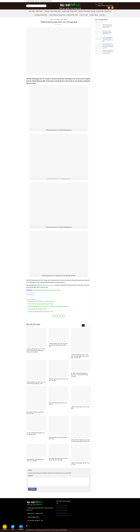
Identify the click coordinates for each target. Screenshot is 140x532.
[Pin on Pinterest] (61, 316)
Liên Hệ (102, 15)
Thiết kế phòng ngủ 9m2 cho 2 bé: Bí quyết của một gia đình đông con (108, 52)
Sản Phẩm (39, 11)
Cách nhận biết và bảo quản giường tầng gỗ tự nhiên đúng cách (107, 26)
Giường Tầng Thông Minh (53, 11)
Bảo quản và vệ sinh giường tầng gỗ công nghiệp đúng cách (107, 32)
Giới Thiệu (32, 11)
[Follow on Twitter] (110, 1)
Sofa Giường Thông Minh (57, 15)
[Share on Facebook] (53, 316)
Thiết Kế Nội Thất (72, 15)
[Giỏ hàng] (112, 7)
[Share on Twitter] (56, 316)
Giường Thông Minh (41, 15)
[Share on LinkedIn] (64, 316)
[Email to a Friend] (58, 316)
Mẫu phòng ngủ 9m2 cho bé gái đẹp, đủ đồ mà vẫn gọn (47, 290)
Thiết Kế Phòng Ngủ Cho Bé (58, 19)
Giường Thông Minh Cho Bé (86, 11)
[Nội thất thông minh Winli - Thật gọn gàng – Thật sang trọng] (70, 5)
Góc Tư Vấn (84, 15)
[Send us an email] (112, 1)
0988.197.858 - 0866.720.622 (105, 5)
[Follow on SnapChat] (108, 1)
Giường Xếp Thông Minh (104, 11)
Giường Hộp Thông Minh (69, 11)
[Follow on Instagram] (106, 1)
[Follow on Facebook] (104, 1)
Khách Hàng (94, 15)
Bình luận (30, 475)
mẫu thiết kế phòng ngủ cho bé (47, 285)
